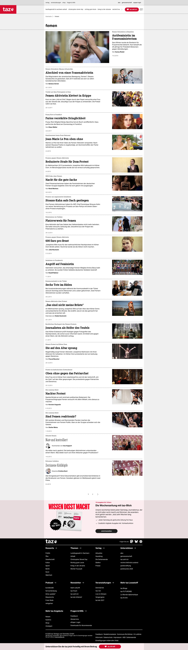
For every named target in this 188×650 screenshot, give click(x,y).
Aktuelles (98, 553)
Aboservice (74, 619)
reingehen (49, 603)
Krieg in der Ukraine (77, 566)
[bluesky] (136, 542)
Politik (48, 553)
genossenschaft (126, 556)
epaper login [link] (137, 2)
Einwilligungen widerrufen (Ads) (106, 641)
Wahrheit (49, 575)
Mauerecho (50, 597)
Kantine (48, 620)
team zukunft (75, 588)
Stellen (98, 563)
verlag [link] (47, 2)
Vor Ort (98, 591)
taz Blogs (123, 588)
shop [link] (64, 2)
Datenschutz (108, 637)
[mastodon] (131, 542)
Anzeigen (49, 626)
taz (51, 541)
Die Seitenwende (101, 559)
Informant (99, 637)
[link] (57, 9)
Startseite (49, 16)
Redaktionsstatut (110, 634)
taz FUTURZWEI (126, 591)
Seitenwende (131, 637)
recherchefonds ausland (129, 563)
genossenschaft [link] (127, 2)
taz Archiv (124, 598)
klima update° (51, 594)
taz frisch (73, 591)
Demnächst (99, 588)
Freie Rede (49, 600)
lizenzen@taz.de (59, 637)
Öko (47, 556)
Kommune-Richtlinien (125, 634)
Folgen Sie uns (124, 542)
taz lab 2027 (99, 600)
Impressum (117, 637)
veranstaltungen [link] (56, 2)
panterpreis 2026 (126, 569)
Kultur (48, 563)
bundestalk (50, 588)
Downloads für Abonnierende (81, 625)
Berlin (48, 569)
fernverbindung (51, 591)
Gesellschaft (50, 559)
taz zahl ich (124, 559)
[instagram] (140, 542)
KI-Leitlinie (137, 634)
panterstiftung (125, 566)
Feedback (74, 616)
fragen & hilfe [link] (71, 2)
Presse (97, 566)
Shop (47, 623)
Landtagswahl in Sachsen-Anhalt (80, 554)
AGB (124, 637)
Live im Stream (100, 594)
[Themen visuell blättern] (122, 9)
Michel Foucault (76, 569)
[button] (141, 9)
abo (121, 553)
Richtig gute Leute (77, 563)
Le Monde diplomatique (129, 595)
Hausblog (99, 556)
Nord (47, 572)
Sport (48, 566)
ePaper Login (75, 622)
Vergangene (99, 597)
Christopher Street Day (78, 559)
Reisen (48, 617)
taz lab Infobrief (76, 597)
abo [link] (119, 2)
